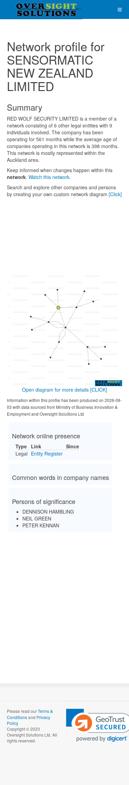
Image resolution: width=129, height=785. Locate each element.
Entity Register (47, 453)
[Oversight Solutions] (27, 9)
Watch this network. (50, 176)
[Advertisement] (64, 601)
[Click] (115, 194)
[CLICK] (98, 389)
